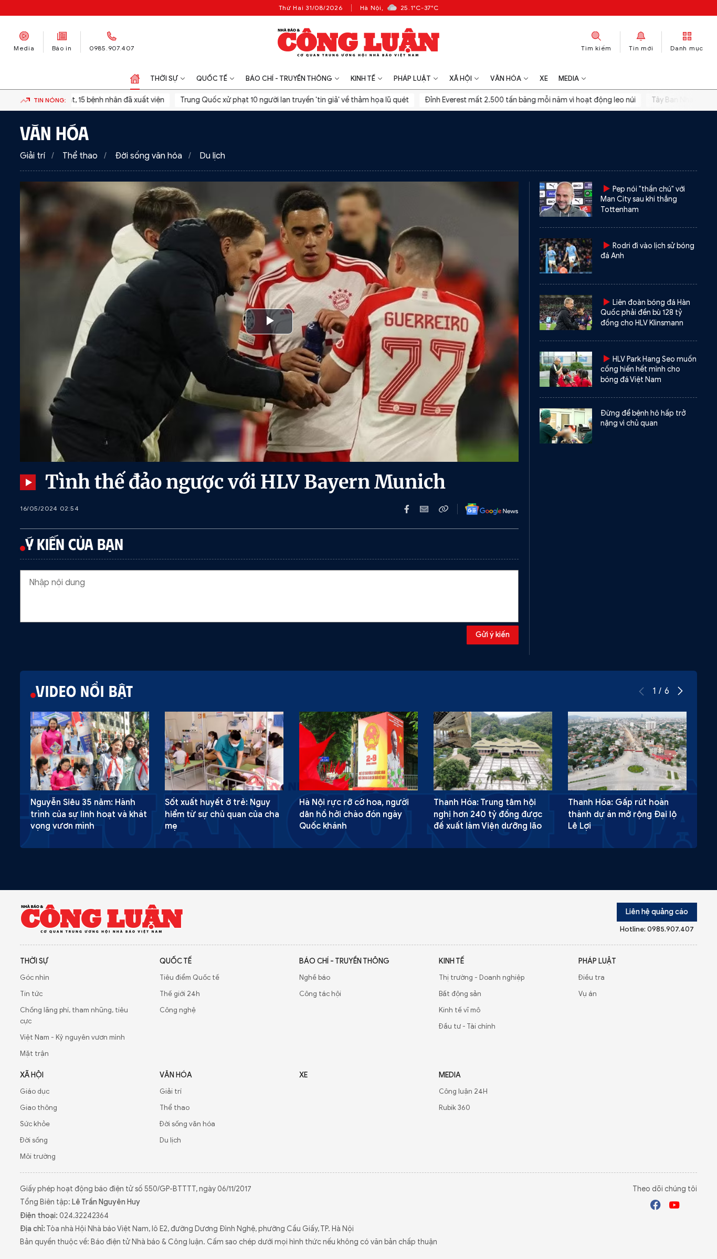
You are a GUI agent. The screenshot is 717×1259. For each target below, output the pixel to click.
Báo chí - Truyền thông (289, 78)
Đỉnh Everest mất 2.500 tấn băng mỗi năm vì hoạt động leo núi (514, 100)
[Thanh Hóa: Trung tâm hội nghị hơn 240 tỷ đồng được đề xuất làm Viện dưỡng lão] (493, 751)
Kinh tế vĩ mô (459, 1010)
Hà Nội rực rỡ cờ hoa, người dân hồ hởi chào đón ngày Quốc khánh (354, 814)
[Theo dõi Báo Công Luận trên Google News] (483, 509)
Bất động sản (460, 993)
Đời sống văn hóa (148, 156)
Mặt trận (34, 1053)
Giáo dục (34, 1091)
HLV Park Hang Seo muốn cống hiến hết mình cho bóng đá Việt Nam (648, 369)
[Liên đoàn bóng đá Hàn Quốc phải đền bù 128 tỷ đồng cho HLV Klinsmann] (566, 312)
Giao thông (38, 1107)
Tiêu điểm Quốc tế (189, 977)
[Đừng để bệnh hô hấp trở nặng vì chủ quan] (566, 425)
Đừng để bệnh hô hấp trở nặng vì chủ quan (643, 418)
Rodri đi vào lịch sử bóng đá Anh (647, 251)
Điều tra (591, 977)
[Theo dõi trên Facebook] (655, 1206)
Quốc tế (211, 78)
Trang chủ (135, 78)
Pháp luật (412, 78)
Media (24, 48)
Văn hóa (505, 78)
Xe (544, 78)
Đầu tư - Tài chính (467, 1026)
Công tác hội (320, 993)
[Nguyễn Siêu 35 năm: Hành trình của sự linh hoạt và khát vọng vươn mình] (89, 751)
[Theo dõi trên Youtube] (674, 1206)
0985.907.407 (111, 48)
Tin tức (31, 993)
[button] (680, 691)
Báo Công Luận (359, 42)
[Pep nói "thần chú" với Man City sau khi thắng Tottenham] (566, 199)
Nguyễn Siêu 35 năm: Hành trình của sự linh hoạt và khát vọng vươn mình (88, 814)
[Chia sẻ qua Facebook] (412, 509)
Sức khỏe (35, 1123)
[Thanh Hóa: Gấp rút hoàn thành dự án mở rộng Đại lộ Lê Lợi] (627, 751)
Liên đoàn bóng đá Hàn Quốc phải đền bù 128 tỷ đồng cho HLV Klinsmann (645, 312)
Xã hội (460, 78)
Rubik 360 (454, 1107)
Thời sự (164, 78)
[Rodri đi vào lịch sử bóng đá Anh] (566, 255)
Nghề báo (314, 977)
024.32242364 (84, 1215)
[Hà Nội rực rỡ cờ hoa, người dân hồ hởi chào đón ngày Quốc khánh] (358, 751)
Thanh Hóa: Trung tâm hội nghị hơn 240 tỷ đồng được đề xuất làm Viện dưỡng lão (488, 814)
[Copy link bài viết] (443, 509)
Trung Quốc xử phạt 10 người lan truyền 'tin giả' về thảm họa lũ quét (279, 100)
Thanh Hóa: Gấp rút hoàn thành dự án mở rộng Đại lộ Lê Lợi (622, 814)
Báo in (62, 48)
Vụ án (587, 993)
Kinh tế (363, 78)
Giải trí (32, 156)
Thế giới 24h (180, 993)
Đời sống (34, 1140)
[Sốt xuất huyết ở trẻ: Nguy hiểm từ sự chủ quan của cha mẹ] (224, 751)
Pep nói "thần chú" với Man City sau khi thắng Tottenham (642, 199)
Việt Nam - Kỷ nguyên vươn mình (72, 1037)
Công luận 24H (463, 1091)
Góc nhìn (34, 977)
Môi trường (38, 1156)
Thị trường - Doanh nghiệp (481, 977)
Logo (102, 918)
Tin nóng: (50, 100)
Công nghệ (178, 1010)
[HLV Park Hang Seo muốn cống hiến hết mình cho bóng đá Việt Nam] (566, 369)
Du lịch (212, 156)
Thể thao (80, 156)
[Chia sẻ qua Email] (429, 509)
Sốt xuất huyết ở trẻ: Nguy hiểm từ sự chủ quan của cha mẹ (222, 814)
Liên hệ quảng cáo (657, 911)
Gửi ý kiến (493, 634)
